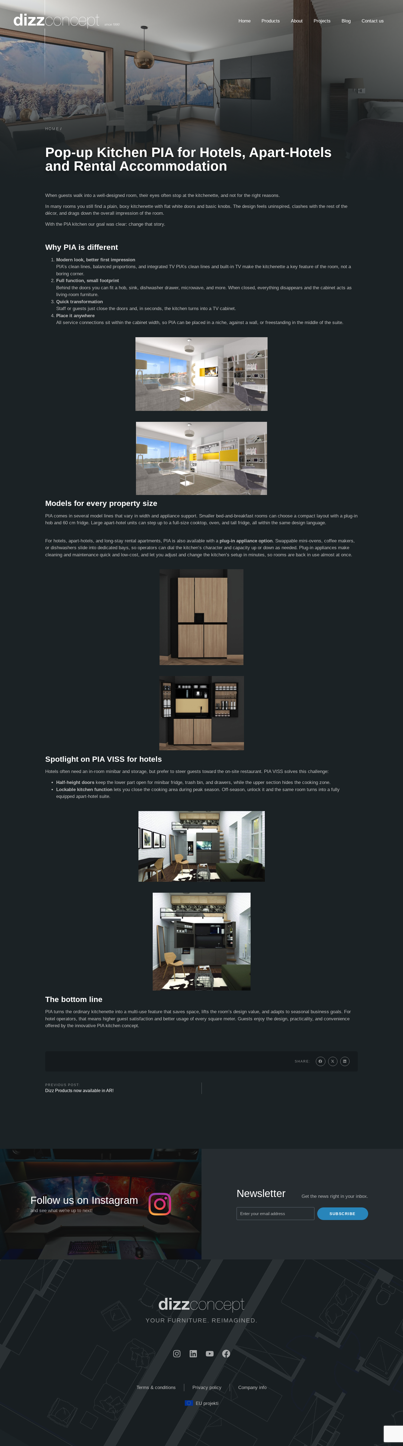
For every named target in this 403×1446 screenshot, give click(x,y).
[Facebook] (226, 1353)
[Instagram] (177, 1353)
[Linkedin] (193, 1353)
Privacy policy (207, 1387)
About (297, 21)
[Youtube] (210, 1353)
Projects (322, 21)
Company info (252, 1387)
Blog (346, 21)
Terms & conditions (156, 1387)
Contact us (373, 21)
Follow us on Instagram (84, 1200)
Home (245, 21)
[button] (320, 1061)
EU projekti (207, 1403)
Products (271, 21)
